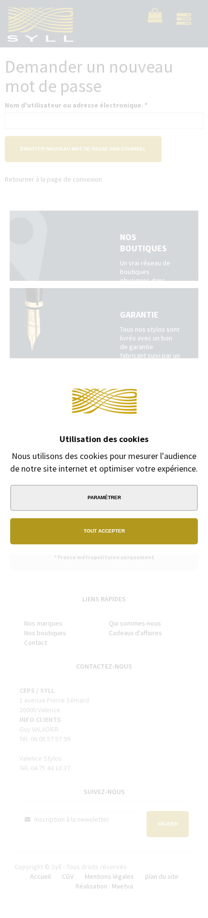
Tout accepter (104, 531)
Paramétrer (104, 497)
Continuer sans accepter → (159, 378)
